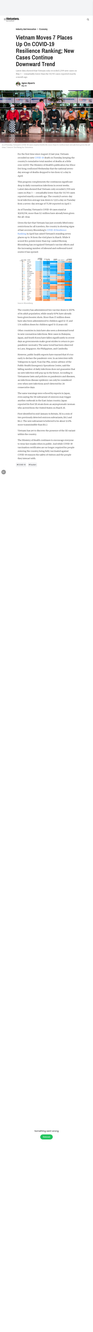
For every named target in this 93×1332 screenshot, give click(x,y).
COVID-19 (39, 157)
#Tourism (32, 465)
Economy (43, 29)
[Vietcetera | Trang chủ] (12, 19)
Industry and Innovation (26, 29)
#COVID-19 (21, 465)
